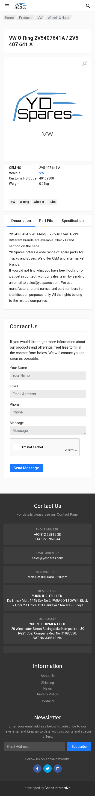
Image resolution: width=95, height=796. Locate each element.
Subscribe (79, 747)
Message (17, 423)
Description (21, 220)
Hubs (52, 201)
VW (41, 173)
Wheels (39, 201)
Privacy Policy (47, 694)
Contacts (48, 701)
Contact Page (67, 514)
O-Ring (24, 201)
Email (14, 386)
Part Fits (46, 220)
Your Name (18, 368)
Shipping (47, 683)
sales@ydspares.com (47, 558)
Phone (15, 404)
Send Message (26, 468)
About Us (48, 676)
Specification (73, 220)
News (47, 688)
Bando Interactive (57, 788)
